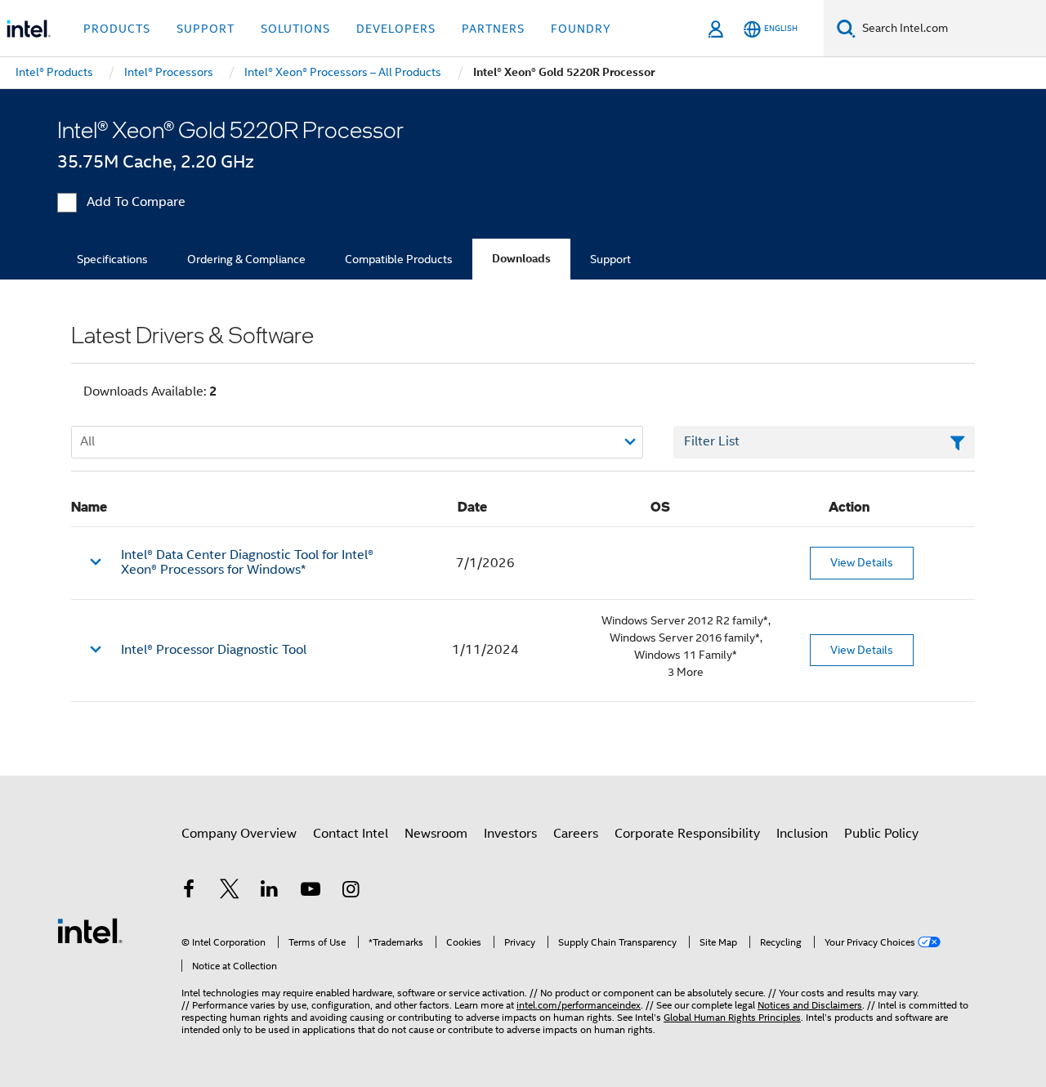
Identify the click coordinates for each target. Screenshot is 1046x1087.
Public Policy (881, 833)
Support (610, 259)
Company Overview (239, 833)
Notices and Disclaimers (810, 1005)
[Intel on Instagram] (350, 891)
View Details (861, 562)
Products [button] (116, 28)
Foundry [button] (581, 28)
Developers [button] (396, 28)
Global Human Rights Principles (732, 1017)
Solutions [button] (295, 28)
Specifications (112, 259)
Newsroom (436, 833)
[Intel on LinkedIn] (270, 891)
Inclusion (802, 833)
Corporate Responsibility (687, 833)
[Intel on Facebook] (189, 891)
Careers (575, 833)
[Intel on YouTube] (310, 891)
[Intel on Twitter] (230, 891)
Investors (510, 833)
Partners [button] (493, 28)
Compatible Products (399, 259)
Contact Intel (350, 833)
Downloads (521, 258)
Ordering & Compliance (246, 259)
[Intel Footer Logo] (90, 930)
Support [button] (206, 28)
